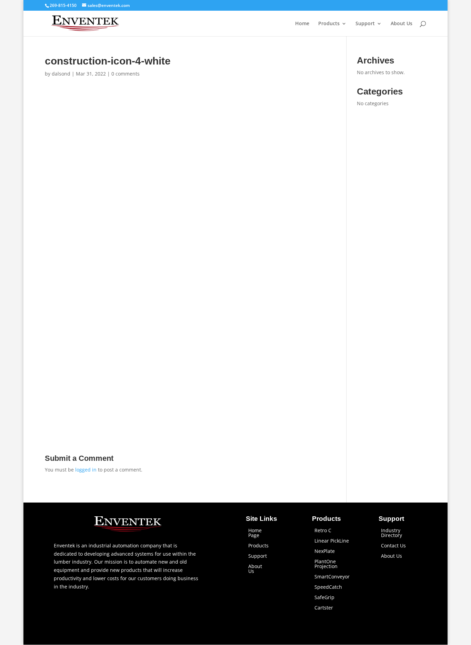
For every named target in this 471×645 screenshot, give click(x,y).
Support (365, 24)
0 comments (125, 73)
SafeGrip (324, 598)
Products (329, 24)
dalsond (61, 73)
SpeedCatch (328, 587)
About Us (401, 24)
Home (302, 24)
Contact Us (393, 546)
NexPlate (324, 551)
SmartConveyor (332, 577)
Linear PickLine (331, 541)
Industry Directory (391, 533)
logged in (86, 469)
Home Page (255, 533)
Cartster (323, 608)
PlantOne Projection (326, 564)
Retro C (322, 531)
